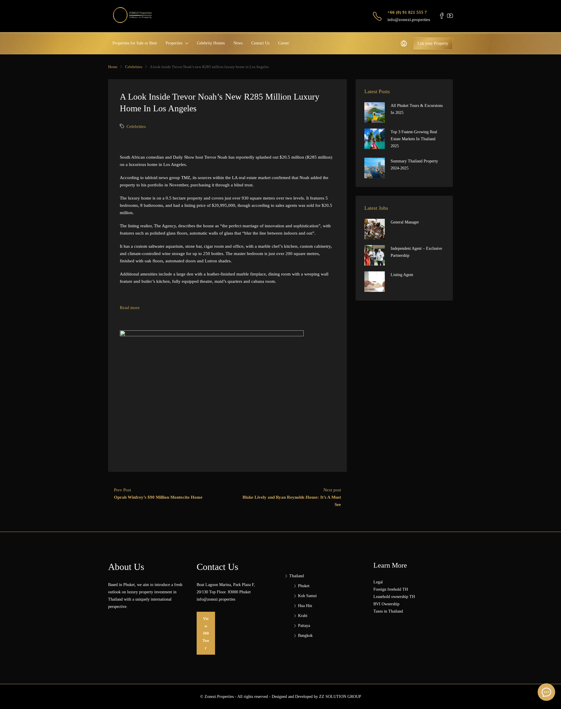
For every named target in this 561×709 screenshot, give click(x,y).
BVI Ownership (386, 604)
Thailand (296, 576)
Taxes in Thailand (388, 611)
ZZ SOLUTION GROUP (340, 696)
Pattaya (304, 625)
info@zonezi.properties (408, 19)
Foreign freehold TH (390, 589)
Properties (174, 43)
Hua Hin (305, 606)
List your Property (433, 43)
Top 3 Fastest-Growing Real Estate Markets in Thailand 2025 (414, 139)
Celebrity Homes (211, 43)
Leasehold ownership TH (394, 596)
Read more (130, 307)
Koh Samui (307, 596)
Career (283, 43)
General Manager (405, 222)
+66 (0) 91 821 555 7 (407, 12)
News (238, 43)
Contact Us (260, 43)
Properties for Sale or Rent (134, 43)
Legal (378, 582)
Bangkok (305, 635)
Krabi (302, 615)
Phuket (303, 586)
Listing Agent (402, 275)
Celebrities (133, 67)
